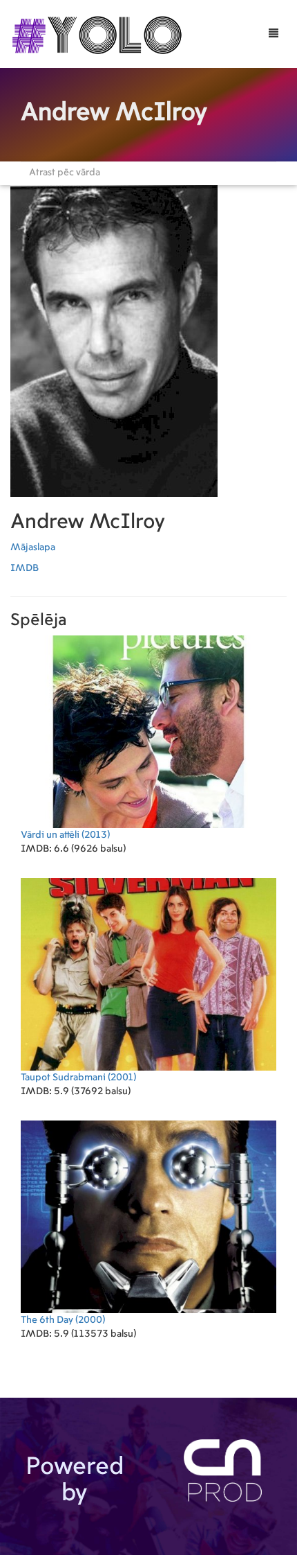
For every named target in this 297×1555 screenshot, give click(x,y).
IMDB (24, 568)
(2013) (65, 835)
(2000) (63, 1320)
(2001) (78, 1077)
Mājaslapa (32, 547)
